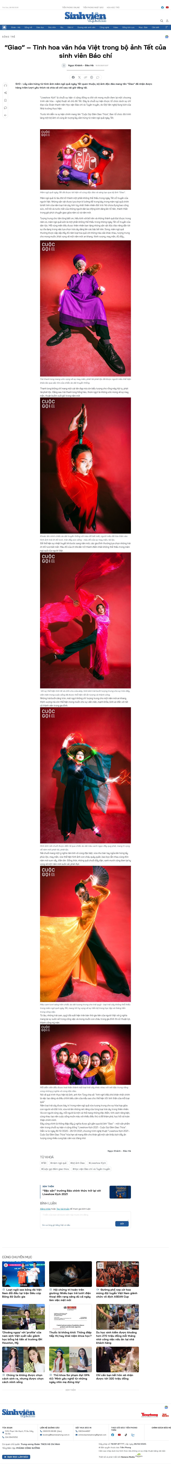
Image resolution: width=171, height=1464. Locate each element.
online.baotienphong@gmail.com (92, 1435)
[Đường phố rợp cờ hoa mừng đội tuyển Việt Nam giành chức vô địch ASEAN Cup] (117, 1274)
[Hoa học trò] (165, 1415)
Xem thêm (167, 27)
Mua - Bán (143, 27)
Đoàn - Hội (15, 27)
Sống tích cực (128, 27)
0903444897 (84, 1431)
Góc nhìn (52, 27)
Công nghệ (104, 27)
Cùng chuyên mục (17, 1257)
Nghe (5, 85)
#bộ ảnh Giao (77, 1162)
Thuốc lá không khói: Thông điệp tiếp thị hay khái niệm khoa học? (70, 1334)
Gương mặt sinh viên (86, 27)
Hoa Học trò (113, 7)
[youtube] (167, 7)
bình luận (97, 77)
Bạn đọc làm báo (17, 1456)
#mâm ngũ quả (58, 1162)
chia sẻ (73, 77)
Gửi (122, 1224)
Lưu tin (5, 100)
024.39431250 (11, 1437)
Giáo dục (40, 27)
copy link (85, 77)
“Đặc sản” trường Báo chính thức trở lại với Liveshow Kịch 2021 (71, 1192)
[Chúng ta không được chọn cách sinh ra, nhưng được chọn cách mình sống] (23, 1359)
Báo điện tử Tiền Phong (85, 17)
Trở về (5, 115)
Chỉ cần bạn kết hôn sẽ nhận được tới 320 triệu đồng (114, 1376)
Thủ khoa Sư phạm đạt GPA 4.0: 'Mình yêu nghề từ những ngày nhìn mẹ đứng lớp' (69, 1378)
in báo (91, 77)
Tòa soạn (7, 1427)
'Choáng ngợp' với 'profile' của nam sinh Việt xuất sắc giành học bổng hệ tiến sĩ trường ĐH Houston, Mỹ (22, 1337)
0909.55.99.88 (49, 1431)
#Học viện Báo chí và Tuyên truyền (91, 1169)
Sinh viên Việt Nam (18, 1413)
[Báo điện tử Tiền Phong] (149, 1415)
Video (115, 27)
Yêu (61, 27)
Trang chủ (4, 27)
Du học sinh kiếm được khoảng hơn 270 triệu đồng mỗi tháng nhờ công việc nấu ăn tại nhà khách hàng (116, 1337)
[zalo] (134, 1435)
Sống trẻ (28, 27)
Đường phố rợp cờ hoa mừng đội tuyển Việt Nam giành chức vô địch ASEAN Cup (116, 1293)
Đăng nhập (45, 1208)
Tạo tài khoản (63, 1208)
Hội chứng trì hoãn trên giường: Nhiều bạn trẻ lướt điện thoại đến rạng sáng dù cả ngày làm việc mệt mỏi (70, 1295)
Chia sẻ (5, 93)
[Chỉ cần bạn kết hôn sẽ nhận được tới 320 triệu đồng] (117, 1359)
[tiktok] (127, 1435)
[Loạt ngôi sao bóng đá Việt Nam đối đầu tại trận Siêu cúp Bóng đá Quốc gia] (23, 1274)
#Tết (43, 1162)
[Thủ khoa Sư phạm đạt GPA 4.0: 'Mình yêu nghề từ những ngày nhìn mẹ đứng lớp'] (70, 1359)
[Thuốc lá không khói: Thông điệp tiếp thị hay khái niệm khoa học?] (70, 1317)
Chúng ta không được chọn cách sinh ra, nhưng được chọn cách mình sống (23, 1378)
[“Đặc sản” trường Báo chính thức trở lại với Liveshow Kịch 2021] (120, 1192)
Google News (167, 37)
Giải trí (70, 27)
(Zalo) (59, 1431)
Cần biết (155, 27)
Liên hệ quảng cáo (49, 1427)
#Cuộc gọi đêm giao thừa (55, 1169)
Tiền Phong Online (71, 7)
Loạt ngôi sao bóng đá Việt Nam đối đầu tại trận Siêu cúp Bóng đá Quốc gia (22, 1293)
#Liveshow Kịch (97, 1162)
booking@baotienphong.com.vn (56, 1435)
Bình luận (5, 108)
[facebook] (162, 7)
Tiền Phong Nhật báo (93, 7)
